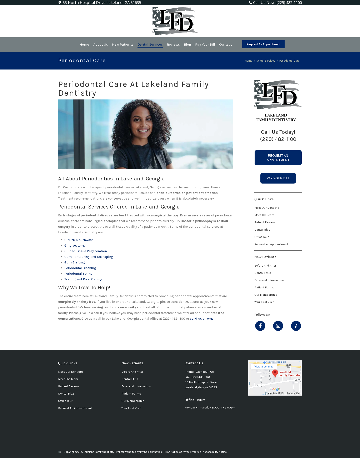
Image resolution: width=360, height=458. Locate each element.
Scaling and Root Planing (83, 279)
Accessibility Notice (215, 451)
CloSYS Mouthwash (79, 240)
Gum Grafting (74, 262)
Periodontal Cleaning (80, 268)
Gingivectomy (74, 245)
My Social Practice (151, 451)
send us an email (203, 318)
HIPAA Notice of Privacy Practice (183, 451)
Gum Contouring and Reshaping (88, 257)
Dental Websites (126, 451)
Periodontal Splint (78, 274)
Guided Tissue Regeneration (85, 251)
